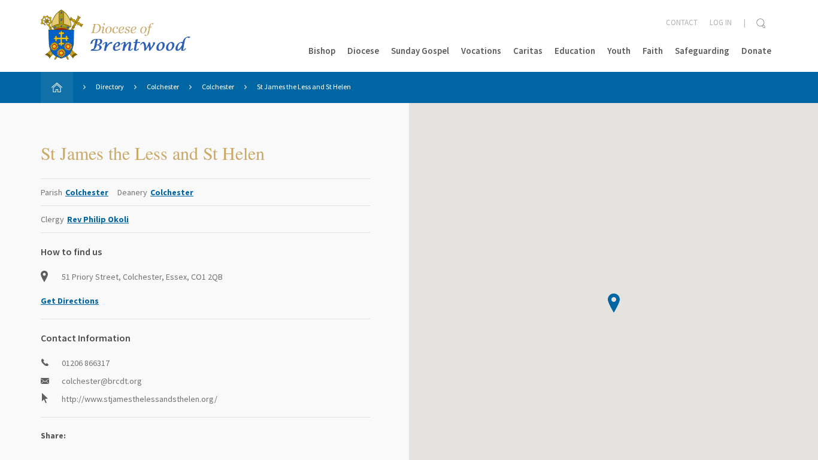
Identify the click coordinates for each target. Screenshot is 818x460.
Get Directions (70, 300)
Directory (110, 86)
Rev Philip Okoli (98, 219)
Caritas (528, 50)
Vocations (481, 50)
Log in (721, 22)
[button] (614, 303)
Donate (756, 50)
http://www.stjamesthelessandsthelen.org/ (139, 399)
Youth (619, 50)
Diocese (363, 50)
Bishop (321, 50)
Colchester (163, 86)
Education (575, 50)
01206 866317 (86, 363)
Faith (653, 50)
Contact (682, 22)
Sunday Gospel (420, 50)
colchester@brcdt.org (102, 381)
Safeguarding (702, 50)
